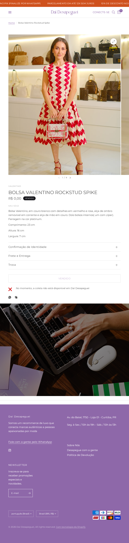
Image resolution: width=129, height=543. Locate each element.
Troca (12, 264)
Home (11, 23)
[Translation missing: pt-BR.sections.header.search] (113, 12)
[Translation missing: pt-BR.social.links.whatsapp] (10, 297)
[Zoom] (113, 41)
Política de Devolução (80, 455)
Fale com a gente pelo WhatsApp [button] (30, 441)
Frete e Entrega (19, 255)
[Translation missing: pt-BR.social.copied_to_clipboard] (17, 297)
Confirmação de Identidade (27, 247)
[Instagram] (12, 450)
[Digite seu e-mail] (29, 493)
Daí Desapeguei (64, 12)
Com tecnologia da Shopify (70, 527)
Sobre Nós (73, 445)
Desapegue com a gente (82, 450)
